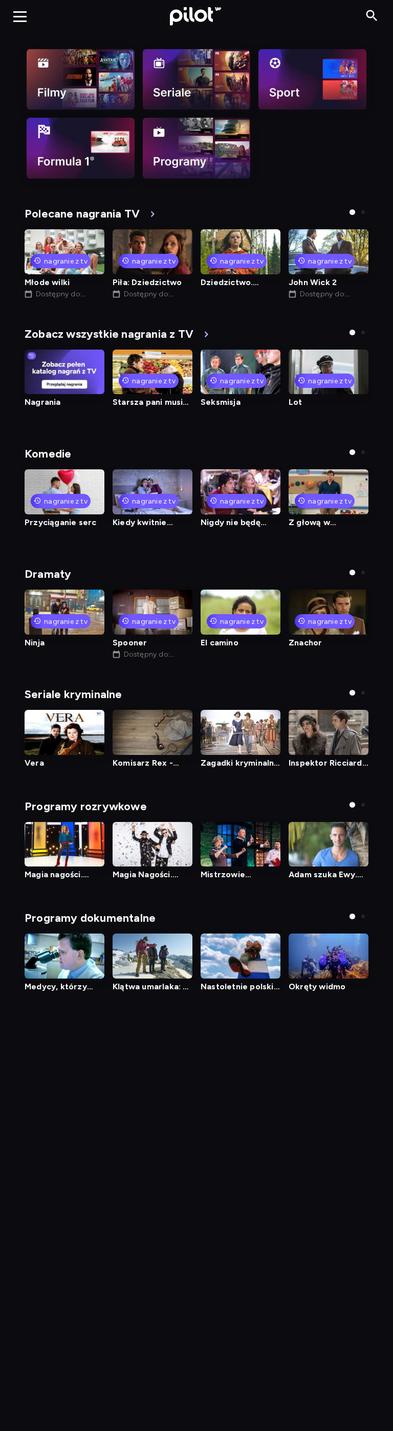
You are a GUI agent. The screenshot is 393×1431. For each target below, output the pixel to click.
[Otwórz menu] (20, 16)
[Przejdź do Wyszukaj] (372, 16)
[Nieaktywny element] (81, 79)
